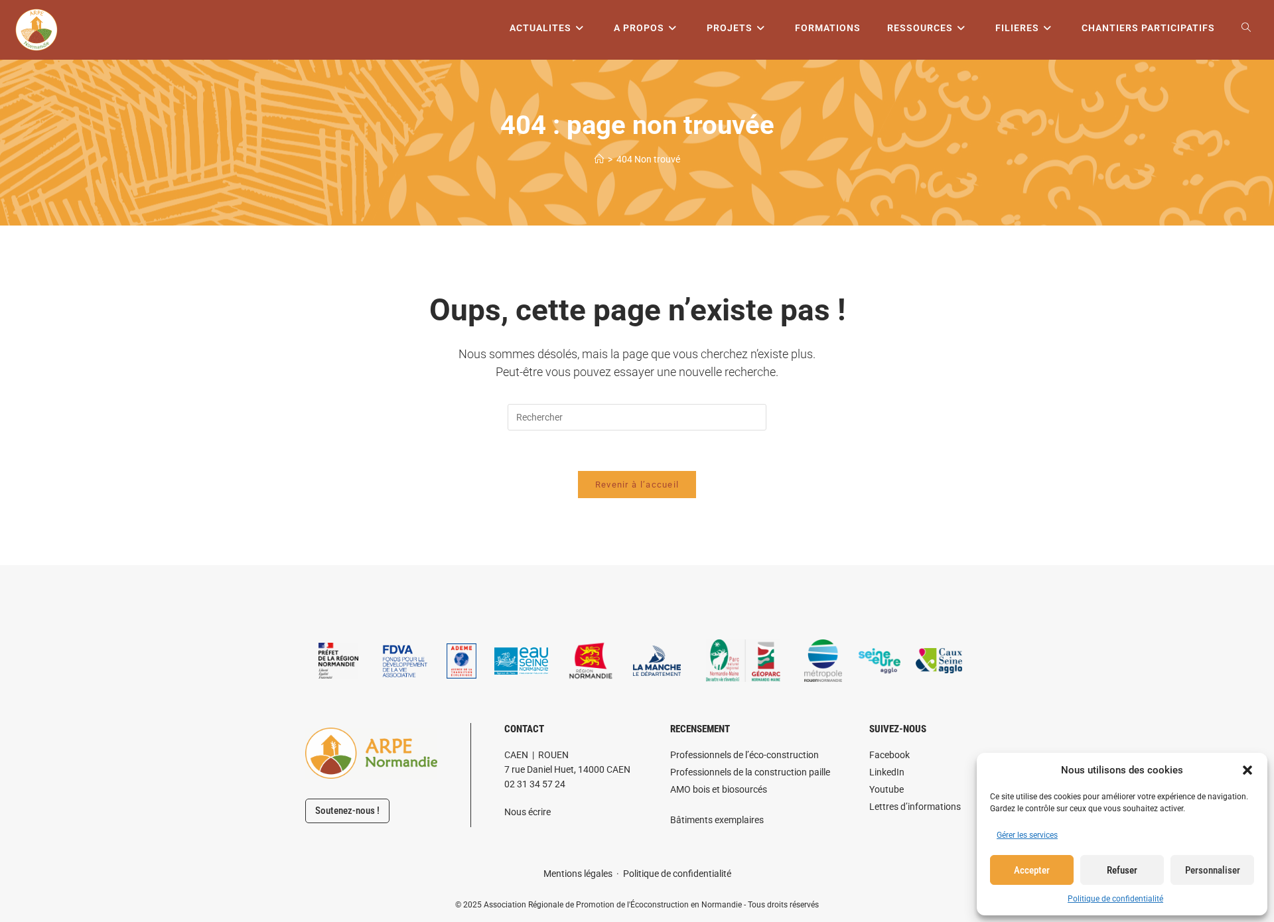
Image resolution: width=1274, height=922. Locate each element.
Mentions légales (577, 873)
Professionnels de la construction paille (750, 772)
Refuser (1122, 870)
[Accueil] (599, 159)
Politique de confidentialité (1115, 898)
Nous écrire (527, 812)
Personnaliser (1212, 870)
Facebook (889, 755)
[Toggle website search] (1246, 28)
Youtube (886, 789)
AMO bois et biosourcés (718, 789)
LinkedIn (886, 772)
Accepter (1032, 870)
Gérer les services (1027, 835)
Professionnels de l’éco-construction (744, 755)
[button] (1247, 770)
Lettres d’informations (915, 806)
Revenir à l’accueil (637, 485)
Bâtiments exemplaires (717, 820)
